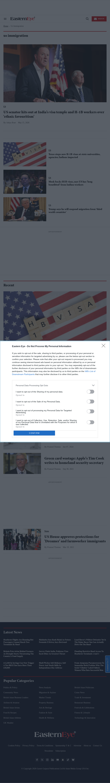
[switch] (90, 392)
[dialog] (55, 391)
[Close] (104, 346)
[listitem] (55, 385)
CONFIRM (34, 433)
